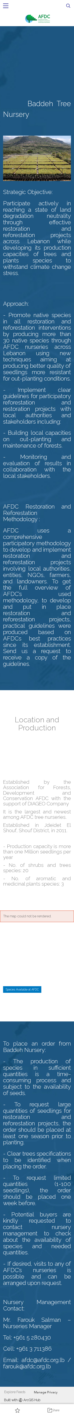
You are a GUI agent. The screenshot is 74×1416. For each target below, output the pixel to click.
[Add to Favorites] (17, 1410)
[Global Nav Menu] (5, 5)
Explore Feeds (14, 1392)
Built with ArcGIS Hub (22, 1400)
